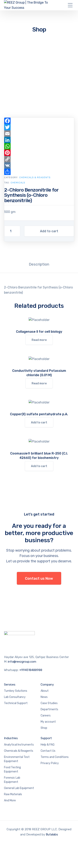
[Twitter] (39, 127)
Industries (11, 738)
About (45, 691)
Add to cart (49, 231)
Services (9, 684)
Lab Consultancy (15, 697)
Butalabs (52, 834)
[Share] (39, 172)
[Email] (39, 133)
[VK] (39, 165)
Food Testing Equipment (12, 769)
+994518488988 (30, 670)
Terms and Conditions (55, 757)
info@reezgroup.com (22, 661)
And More (10, 800)
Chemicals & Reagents (34, 177)
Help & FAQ (47, 744)
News (44, 697)
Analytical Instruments (19, 744)
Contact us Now (39, 578)
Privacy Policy (50, 763)
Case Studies (49, 703)
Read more (39, 340)
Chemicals (18, 182)
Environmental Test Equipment (17, 759)
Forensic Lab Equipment (12, 780)
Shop (44, 728)
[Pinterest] (39, 153)
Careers (46, 715)
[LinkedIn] (39, 140)
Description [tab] (39, 264)
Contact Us (48, 751)
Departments (49, 709)
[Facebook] (39, 121)
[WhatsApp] (39, 146)
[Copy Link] (39, 159)
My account (48, 721)
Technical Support (16, 703)
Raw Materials (13, 794)
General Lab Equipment (19, 788)
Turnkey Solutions (15, 691)
